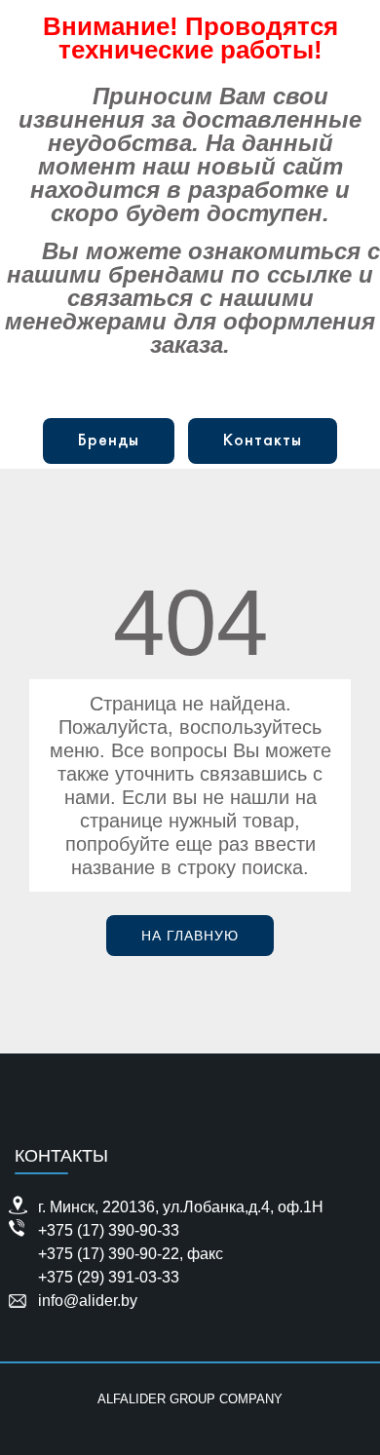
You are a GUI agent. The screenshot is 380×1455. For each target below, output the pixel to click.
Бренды (108, 441)
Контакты (262, 441)
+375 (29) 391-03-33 (108, 1277)
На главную (190, 935)
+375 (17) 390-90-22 (108, 1253)
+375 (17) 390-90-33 (108, 1230)
